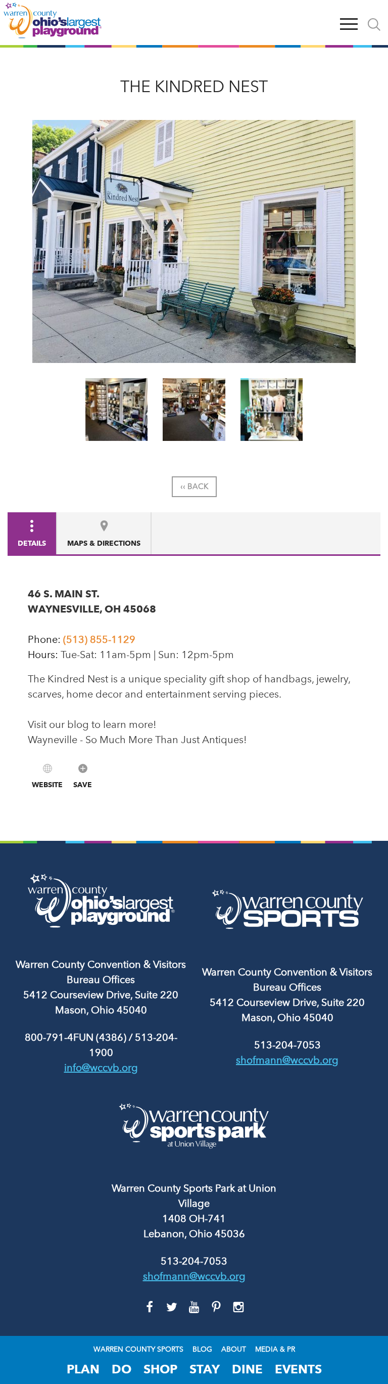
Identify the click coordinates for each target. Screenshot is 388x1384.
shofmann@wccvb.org (287, 1060)
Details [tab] (32, 543)
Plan (83, 1369)
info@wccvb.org (101, 1068)
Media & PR (275, 1349)
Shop (160, 1369)
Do (121, 1369)
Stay (204, 1369)
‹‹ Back (194, 486)
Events (298, 1369)
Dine (247, 1369)
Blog (202, 1349)
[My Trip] (325, 23)
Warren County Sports (138, 1349)
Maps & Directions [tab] (103, 543)
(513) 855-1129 (99, 639)
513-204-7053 (287, 1045)
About (233, 1349)
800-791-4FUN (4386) (75, 1037)
